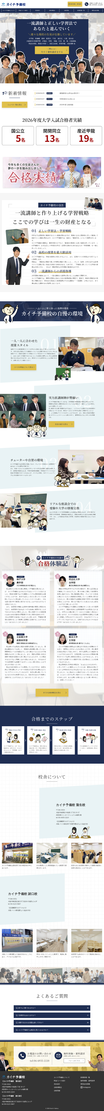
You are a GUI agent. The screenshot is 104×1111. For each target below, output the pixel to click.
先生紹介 (37, 10)
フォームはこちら (74, 1061)
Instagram (87, 1087)
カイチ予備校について (9, 10)
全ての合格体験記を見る (52, 692)
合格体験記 (52, 10)
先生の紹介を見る (61, 424)
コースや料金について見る (23, 367)
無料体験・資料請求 (76, 4)
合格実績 (66, 10)
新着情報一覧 (81, 10)
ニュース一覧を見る (15, 104)
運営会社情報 (95, 10)
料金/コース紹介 (23, 10)
